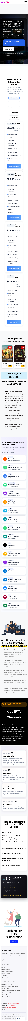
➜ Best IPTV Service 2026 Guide (12, 895)
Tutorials (4, 975)
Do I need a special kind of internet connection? (12, 859)
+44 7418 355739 (12, 1005)
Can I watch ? (11, 865)
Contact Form (5, 1009)
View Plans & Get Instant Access (12, 43)
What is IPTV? (6, 833)
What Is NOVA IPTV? (7, 984)
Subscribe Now (14, 166)
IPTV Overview (6, 973)
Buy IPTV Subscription (8, 971)
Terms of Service (6, 997)
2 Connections (14, 103)
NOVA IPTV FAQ (6, 988)
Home (3, 967)
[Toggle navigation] (25, 2)
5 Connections (14, 117)
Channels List (5, 977)
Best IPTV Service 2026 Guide (10, 986)
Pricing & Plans (6, 969)
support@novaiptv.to (10, 1007)
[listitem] (14, 758)
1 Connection (14, 98)
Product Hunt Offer (7, 992)
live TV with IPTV (15, 865)
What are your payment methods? (12, 848)
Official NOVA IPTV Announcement (11, 990)
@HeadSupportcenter (13, 1003)
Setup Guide (8, 49)
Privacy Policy (5, 994)
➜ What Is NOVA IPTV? (9, 887)
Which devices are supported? (11, 853)
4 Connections (14, 112)
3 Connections (14, 108)
